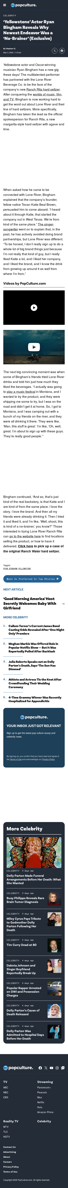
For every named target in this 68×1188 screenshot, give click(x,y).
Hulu (39, 1107)
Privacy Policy (48, 759)
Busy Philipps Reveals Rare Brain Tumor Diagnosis (25, 900)
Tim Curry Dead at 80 (21, 945)
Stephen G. (11, 48)
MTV (5, 1126)
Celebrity (9, 15)
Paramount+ (44, 1087)
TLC (5, 1131)
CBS (5, 1097)
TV (5, 1082)
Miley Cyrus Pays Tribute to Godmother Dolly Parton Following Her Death (24, 924)
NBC (5, 1092)
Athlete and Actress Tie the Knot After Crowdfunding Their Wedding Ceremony (35, 683)
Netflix (40, 1102)
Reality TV (10, 1121)
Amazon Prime (45, 1112)
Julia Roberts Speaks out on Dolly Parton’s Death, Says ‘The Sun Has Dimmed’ (32, 665)
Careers (7, 1161)
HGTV (6, 1136)
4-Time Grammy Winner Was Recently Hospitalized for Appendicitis (35, 699)
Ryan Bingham (10, 568)
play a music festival (21, 391)
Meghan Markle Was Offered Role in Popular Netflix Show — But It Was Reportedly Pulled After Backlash (33, 647)
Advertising (9, 1151)
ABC (5, 1087)
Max (39, 1097)
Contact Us (9, 1147)
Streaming (45, 1082)
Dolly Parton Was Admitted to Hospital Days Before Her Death (25, 1034)
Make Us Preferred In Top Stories (32, 579)
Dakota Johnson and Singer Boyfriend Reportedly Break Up (21, 969)
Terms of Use (16, 759)
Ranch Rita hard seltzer (43, 89)
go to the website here (25, 536)
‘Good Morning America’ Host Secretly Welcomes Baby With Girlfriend (29, 603)
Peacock (42, 1092)
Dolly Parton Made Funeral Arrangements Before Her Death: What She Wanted (34, 879)
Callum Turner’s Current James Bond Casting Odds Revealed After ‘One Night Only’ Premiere (36, 629)
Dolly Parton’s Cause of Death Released (23, 1012)
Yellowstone (24, 568)
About (6, 1156)
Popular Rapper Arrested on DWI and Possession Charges (24, 991)
